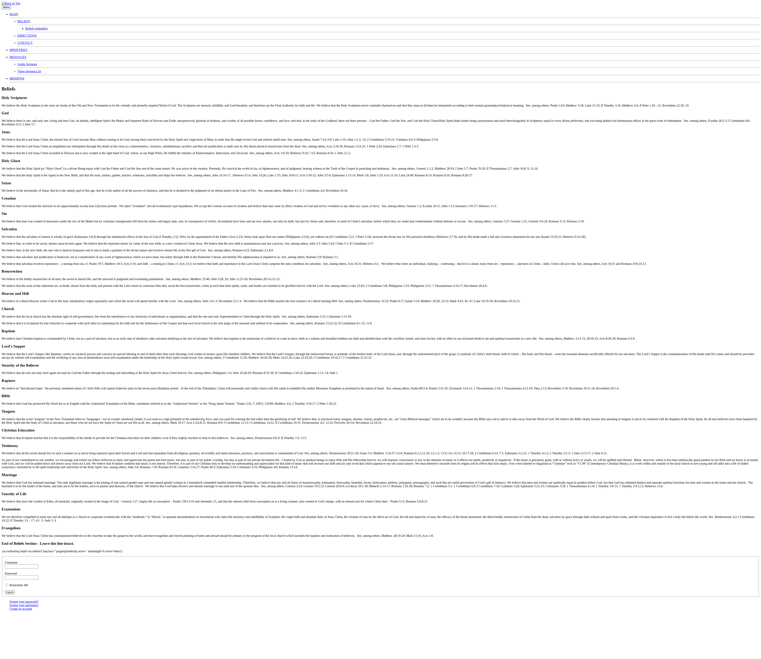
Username (11, 562)
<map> (431, 616)
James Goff (396, 648)
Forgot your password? (24, 601)
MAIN (14, 14)
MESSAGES (18, 57)
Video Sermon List (29, 71)
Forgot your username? (24, 605)
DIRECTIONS (27, 35)
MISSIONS (17, 78)
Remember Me (19, 585)
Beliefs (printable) (36, 28)
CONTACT (25, 42)
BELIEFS (23, 21)
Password (11, 573)
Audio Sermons (27, 64)
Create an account (21, 608)
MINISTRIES (18, 50)
